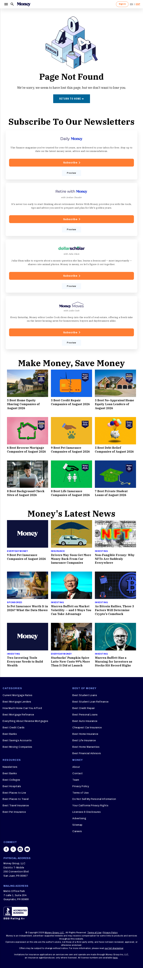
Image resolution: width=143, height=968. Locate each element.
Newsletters (10, 767)
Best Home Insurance (85, 734)
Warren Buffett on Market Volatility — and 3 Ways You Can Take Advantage (71, 610)
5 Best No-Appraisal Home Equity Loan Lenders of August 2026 (114, 404)
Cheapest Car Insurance (87, 727)
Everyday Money (17, 551)
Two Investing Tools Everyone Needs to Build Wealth (25, 661)
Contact (77, 773)
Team (75, 780)
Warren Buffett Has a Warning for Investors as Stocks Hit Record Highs (113, 661)
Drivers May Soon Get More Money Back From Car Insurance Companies (71, 558)
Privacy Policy (80, 786)
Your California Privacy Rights (90, 805)
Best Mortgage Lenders (17, 701)
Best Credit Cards (14, 727)
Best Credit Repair (83, 708)
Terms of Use (80, 792)
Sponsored (14, 602)
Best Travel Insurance (16, 805)
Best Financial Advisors (86, 753)
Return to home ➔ (71, 98)
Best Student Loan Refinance (90, 701)
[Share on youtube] (27, 849)
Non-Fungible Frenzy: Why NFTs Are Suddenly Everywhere (115, 558)
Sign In (122, 4)
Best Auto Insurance (84, 721)
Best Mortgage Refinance (18, 714)
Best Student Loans (84, 695)
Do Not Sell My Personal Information (94, 799)
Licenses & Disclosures (86, 812)
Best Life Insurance (84, 740)
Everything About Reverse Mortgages (25, 721)
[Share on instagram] (20, 849)
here (115, 957)
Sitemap (77, 825)
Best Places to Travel (16, 799)
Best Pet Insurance (14, 812)
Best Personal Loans (85, 714)
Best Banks (10, 734)
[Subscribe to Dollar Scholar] (71, 265)
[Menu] (6, 4)
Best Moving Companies (17, 747)
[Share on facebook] (6, 849)
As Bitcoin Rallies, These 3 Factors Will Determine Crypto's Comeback (114, 610)
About (76, 767)
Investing (101, 551)
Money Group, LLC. (55, 932)
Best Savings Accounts (17, 740)
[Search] (12, 4)
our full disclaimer (114, 948)
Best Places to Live (14, 792)
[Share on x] (13, 849)
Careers (77, 831)
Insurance (58, 551)
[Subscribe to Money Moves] (71, 322)
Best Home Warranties (85, 747)
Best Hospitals (12, 786)
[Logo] (23, 4)
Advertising (79, 818)
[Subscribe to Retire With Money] (71, 209)
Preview (71, 173)
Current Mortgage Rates (17, 695)
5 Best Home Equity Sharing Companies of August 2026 (23, 404)
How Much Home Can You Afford (22, 708)
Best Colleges (11, 780)
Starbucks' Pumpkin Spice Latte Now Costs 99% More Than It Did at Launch (70, 661)
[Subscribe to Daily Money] (71, 155)
